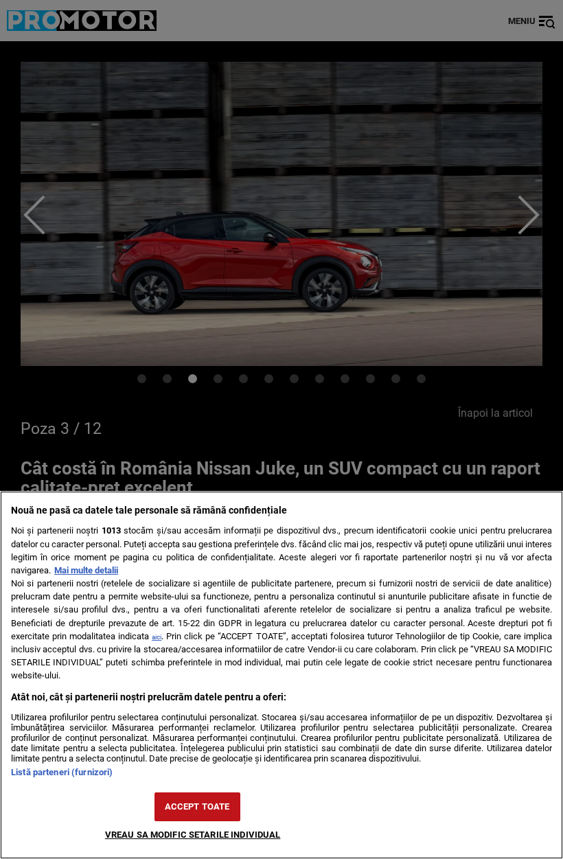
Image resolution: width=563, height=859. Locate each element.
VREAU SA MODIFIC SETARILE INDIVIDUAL (193, 834)
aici (156, 636)
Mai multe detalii (86, 570)
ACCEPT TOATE (197, 806)
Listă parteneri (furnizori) (62, 772)
